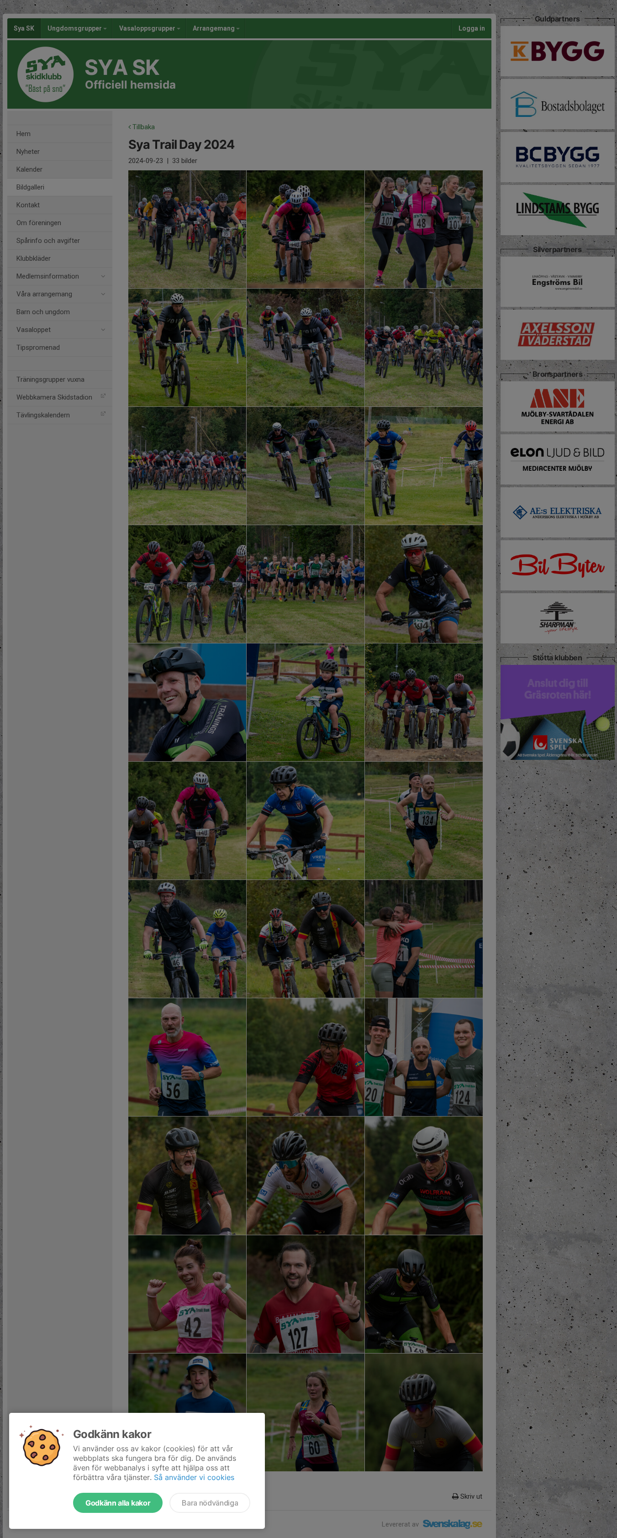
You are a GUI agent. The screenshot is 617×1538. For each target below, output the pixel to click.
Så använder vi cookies (194, 1477)
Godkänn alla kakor (117, 1502)
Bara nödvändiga (210, 1502)
